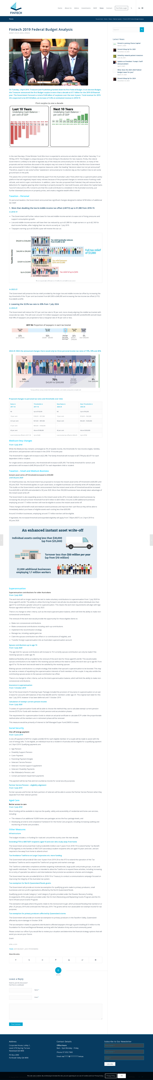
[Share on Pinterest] (55, 960)
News (11, 19)
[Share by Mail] (95, 960)
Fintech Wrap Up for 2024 (127, 78)
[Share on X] (29, 960)
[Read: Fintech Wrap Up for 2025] (115, 50)
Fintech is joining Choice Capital (129, 43)
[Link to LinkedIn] (139, 8)
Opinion (27, 33)
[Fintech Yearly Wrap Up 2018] (1, 540)
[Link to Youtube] (142, 8)
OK (122, 1076)
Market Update (14, 33)
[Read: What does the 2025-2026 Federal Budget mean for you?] (115, 71)
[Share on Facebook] (15, 960)
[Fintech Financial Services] (16, 8)
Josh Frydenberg (31, 949)
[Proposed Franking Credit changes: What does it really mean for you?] (151, 540)
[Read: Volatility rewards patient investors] (115, 56)
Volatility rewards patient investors (130, 55)
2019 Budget (19, 949)
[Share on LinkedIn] (69, 960)
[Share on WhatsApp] (42, 960)
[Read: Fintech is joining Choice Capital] (115, 44)
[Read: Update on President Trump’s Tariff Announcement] (115, 62)
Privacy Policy (111, 1076)
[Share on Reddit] (82, 960)
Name (37, 990)
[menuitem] (60, 8)
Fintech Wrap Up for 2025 (127, 49)
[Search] (131, 8)
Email (37, 997)
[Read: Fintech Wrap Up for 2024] (115, 79)
